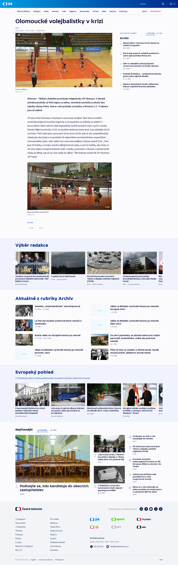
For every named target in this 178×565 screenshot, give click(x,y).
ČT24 (41, 228)
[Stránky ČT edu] (141, 527)
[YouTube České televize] (151, 509)
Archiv (31, 228)
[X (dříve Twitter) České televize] (156, 509)
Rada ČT (53, 534)
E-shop (18, 542)
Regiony (72, 11)
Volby (46, 11)
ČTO (17, 28)
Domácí (55, 11)
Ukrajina (36, 11)
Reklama (54, 523)
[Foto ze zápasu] (63, 60)
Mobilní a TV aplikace (24, 546)
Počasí (95, 11)
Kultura (112, 11)
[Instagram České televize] (141, 509)
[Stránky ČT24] (94, 519)
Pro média (54, 519)
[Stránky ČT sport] (118, 519)
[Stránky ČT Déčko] (94, 527)
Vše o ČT (18, 550)
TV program (20, 519)
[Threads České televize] (161, 509)
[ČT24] (7, 3)
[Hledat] (163, 4)
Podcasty (123, 11)
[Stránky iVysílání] (144, 519)
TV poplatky (20, 527)
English (33, 560)
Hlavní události (23, 11)
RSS (161, 560)
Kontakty (54, 550)
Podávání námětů (57, 542)
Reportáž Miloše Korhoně (36, 212)
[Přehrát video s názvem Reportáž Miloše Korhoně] (69, 186)
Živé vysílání (20, 523)
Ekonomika (84, 11)
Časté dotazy (55, 546)
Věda (104, 11)
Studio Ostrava (56, 530)
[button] (69, 186)
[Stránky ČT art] (116, 527)
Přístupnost (59, 560)
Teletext (19, 530)
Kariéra (53, 538)
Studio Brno (55, 527)
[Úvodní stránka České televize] (29, 509)
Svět (64, 11)
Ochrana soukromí (45, 560)
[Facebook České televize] (146, 509)
